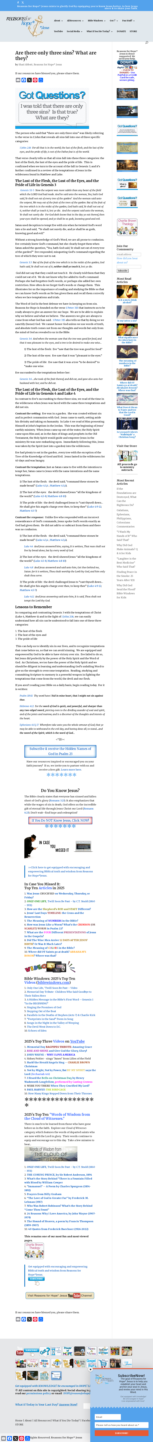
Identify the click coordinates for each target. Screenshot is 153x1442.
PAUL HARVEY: (46, 1089)
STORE (133, 31)
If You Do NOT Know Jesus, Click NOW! (60, 820)
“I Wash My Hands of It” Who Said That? (127, 535)
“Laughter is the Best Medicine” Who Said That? (126, 562)
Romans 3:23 (57, 800)
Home (18, 1420)
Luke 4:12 (29, 596)
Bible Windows (95, 21)
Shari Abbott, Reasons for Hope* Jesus (40, 64)
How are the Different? (59, 909)
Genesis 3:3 (26, 262)
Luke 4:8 (28, 567)
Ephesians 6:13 (27, 724)
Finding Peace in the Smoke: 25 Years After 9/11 (127, 575)
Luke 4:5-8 (40, 496)
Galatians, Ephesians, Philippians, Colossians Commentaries (126, 518)
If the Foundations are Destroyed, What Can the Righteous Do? (126, 496)
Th (28, 920)
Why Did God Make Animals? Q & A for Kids (127, 549)
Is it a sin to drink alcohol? (127, 301)
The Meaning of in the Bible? (51, 947)
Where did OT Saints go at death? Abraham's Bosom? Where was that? (127, 386)
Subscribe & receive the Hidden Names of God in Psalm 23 (60, 751)
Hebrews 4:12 (27, 706)
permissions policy (38, 1393)
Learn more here (71, 769)
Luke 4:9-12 (94, 506)
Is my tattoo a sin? (127, 320)
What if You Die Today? (66, 1420)
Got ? (112, 21)
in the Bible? (63, 920)
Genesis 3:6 (26, 338)
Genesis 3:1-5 (27, 190)
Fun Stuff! (127, 21)
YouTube (58, 31)
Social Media (73, 31)
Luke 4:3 (41, 485)
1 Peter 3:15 (72, 307)
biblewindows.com (53, 982)
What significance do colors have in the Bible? (128, 340)
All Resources (74, 21)
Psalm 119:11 (26, 695)
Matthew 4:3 (57, 485)
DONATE (121, 31)
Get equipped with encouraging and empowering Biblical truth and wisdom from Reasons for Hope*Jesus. (57, 1270)
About (57, 21)
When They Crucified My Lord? (58, 1085)
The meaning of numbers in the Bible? (127, 363)
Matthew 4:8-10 (56, 496)
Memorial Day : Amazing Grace (60, 1046)
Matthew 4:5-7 (28, 510)
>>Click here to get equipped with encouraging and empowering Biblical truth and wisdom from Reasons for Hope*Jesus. (60, 871)
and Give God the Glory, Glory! (57, 1050)
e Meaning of (39, 920)
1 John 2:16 (25, 147)
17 (37, 724)
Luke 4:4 (28, 546)
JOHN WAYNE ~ (51, 1054)
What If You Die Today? (98, 31)
